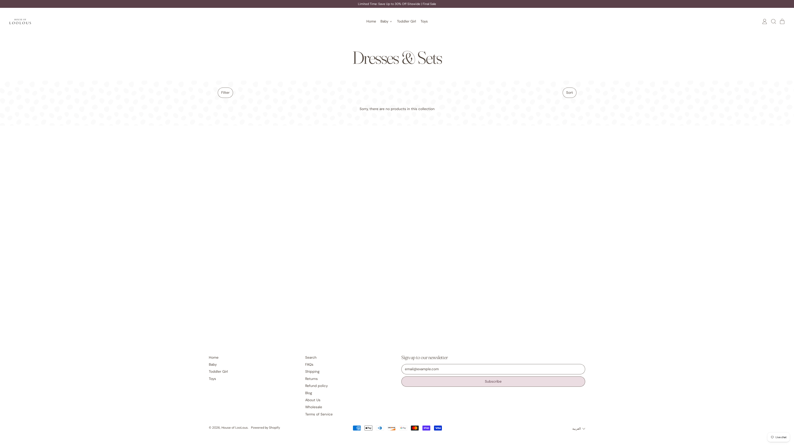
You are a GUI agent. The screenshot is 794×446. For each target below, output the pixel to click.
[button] (773, 21)
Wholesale (313, 407)
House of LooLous (234, 428)
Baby (213, 364)
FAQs (309, 364)
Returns (311, 378)
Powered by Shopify (265, 428)
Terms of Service (319, 414)
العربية (576, 429)
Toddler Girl (406, 21)
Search (311, 357)
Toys (424, 21)
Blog (308, 393)
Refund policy (316, 385)
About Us (312, 400)
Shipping (312, 371)
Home (371, 21)
